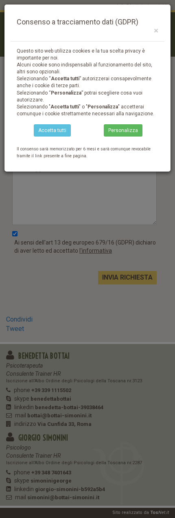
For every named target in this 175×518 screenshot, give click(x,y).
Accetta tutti (52, 130)
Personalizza (123, 130)
